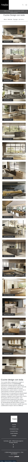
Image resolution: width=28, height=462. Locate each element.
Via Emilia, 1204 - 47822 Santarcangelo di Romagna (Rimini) (13, 441)
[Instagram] (14, 447)
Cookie (5, 461)
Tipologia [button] (15, 19)
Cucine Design (17, 11)
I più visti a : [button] (21, 19)
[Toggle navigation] (26, 5)
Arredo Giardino (14, 433)
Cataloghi (14, 435)
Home (5, 11)
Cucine (14, 426)
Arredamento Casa (14, 429)
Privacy (1, 461)
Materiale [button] (10, 19)
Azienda (14, 424)
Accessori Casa (14, 431)
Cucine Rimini (10, 11)
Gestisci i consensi (12, 461)
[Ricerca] (22, 4)
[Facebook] (14, 445)
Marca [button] (5, 19)
